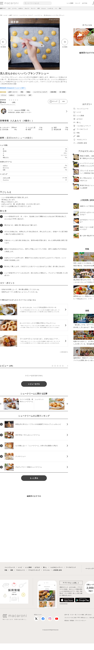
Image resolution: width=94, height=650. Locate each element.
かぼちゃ (21, 8)
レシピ (20, 567)
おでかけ (37, 567)
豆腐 (38, 8)
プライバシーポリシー (80, 620)
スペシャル (46, 570)
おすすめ (84, 3)
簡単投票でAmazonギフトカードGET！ (13, 88)
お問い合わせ (88, 614)
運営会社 (66, 620)
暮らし (45, 567)
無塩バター (6, 157)
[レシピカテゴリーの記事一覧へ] (3, 92)
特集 (6, 570)
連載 (11, 570)
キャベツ (33, 8)
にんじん (43, 8)
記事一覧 (66, 614)
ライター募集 (80, 614)
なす (9, 8)
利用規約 (72, 620)
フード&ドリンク (71, 567)
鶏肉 (60, 8)
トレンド (77, 3)
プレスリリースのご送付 (70, 617)
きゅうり (27, 8)
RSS (78, 617)
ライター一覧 (73, 614)
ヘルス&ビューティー (56, 567)
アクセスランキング (34, 570)
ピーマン (14, 8)
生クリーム (6, 167)
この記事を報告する (64, 351)
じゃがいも (50, 8)
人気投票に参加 (57, 570)
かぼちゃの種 (6, 177)
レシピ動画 (70, 3)
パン (56, 8)
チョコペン (6, 180)
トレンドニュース (10, 567)
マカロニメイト (20, 570)
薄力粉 (4, 151)
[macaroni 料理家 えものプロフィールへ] (34, 111)
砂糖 (4, 169)
